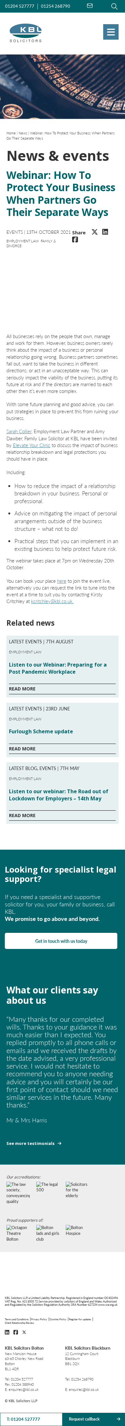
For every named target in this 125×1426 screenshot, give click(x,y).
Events (14, 232)
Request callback (84, 1419)
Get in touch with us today (61, 941)
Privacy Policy (39, 1319)
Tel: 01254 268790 (79, 1379)
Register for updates (80, 1319)
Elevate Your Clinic (31, 445)
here (61, 580)
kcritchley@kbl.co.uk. (52, 601)
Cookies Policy (58, 1319)
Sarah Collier (18, 431)
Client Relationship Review (19, 1322)
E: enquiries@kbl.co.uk (21, 1389)
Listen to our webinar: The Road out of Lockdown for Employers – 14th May (58, 795)
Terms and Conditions (17, 1319)
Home (11, 132)
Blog (31, 768)
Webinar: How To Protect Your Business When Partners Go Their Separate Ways (60, 135)
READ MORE (22, 689)
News (23, 132)
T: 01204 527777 (23, 1419)
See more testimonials (30, 1143)
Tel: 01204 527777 (19, 1379)
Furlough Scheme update (41, 731)
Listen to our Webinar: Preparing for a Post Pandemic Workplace (58, 668)
